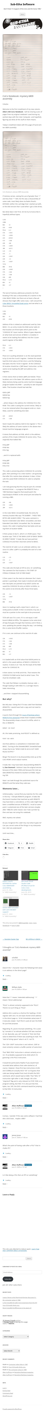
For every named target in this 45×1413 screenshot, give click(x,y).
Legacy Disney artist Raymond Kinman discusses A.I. (19, 1297)
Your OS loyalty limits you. (11, 1305)
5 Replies (5, 104)
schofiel (15, 957)
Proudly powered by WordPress (12, 1409)
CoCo (30, 923)
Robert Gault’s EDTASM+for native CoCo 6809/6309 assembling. (10, 884)
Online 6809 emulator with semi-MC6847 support (11, 910)
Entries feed (6, 1391)
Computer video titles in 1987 (18, 1364)
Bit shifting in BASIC (34, 939)
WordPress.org (7, 1396)
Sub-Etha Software (22, 4)
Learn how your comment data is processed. (21, 1250)
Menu (22, 14)
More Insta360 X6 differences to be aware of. (17, 1308)
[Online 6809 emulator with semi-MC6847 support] (11, 902)
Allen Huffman (18, 1106)
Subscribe (8, 1279)
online (12, 1320)
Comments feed (8, 1393)
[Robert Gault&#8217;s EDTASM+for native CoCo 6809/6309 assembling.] (11, 875)
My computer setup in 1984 (11, 1300)
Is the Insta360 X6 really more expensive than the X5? (20, 1303)
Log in (5, 1388)
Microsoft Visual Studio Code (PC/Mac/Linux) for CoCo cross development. (28, 885)
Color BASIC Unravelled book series (15, 303)
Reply (4, 979)
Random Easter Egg (11, 939)
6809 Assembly (23, 923)
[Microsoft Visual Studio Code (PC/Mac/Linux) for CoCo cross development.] (29, 875)
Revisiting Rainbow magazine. (24, 1372)
